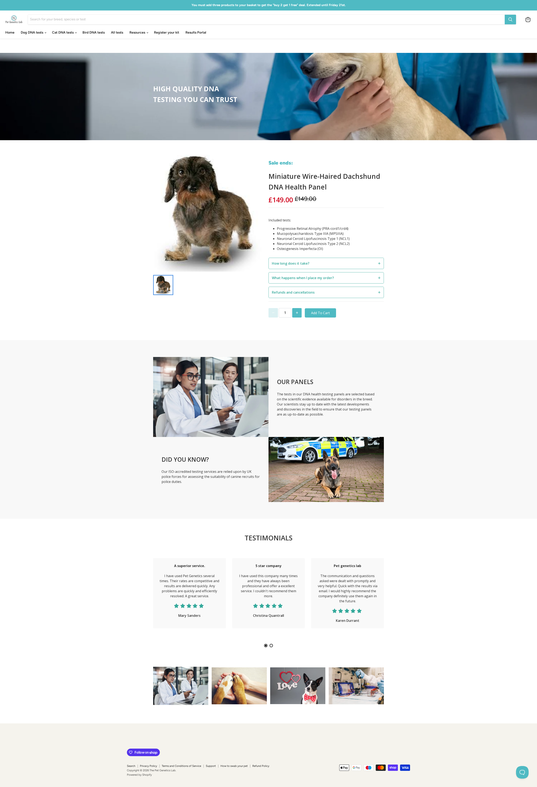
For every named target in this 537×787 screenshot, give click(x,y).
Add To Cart (320, 313)
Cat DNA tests (63, 32)
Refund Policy (260, 765)
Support (211, 765)
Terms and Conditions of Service (181, 765)
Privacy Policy (148, 765)
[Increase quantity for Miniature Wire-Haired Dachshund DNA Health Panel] (297, 313)
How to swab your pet (234, 765)
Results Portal (195, 32)
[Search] (510, 19)
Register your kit (166, 32)
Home (9, 32)
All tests (117, 32)
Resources (137, 32)
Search (131, 765)
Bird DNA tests (93, 32)
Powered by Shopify (139, 774)
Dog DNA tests (32, 32)
